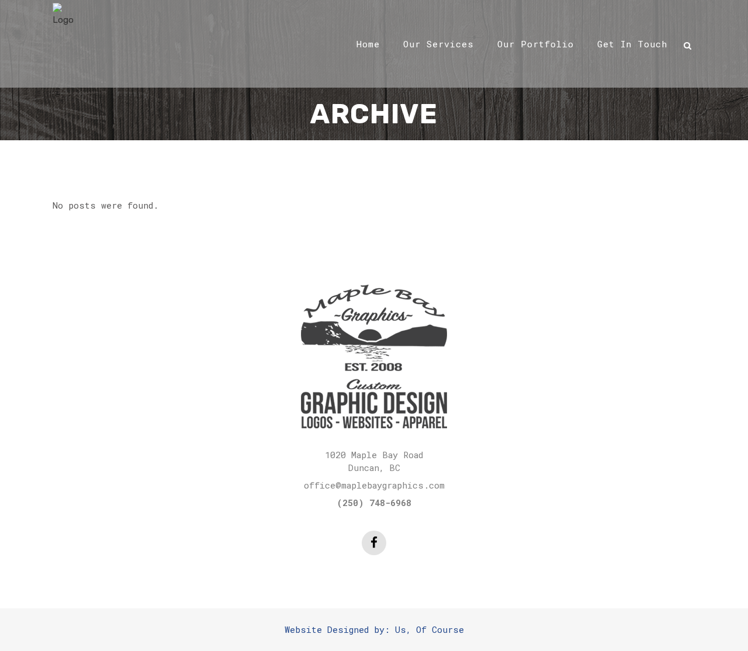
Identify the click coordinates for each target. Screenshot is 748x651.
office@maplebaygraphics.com (374, 485)
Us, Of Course (429, 629)
